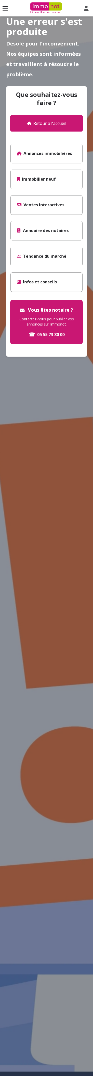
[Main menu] (5, 8)
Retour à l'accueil (49, 123)
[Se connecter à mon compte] (87, 8)
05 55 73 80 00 (47, 334)
